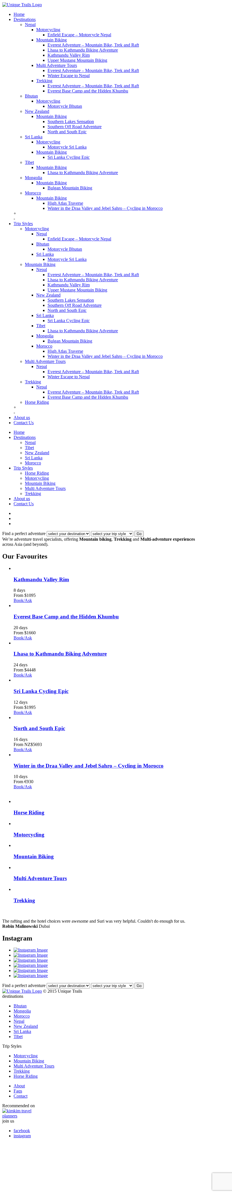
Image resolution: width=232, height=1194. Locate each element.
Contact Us (24, 422)
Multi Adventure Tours (56, 65)
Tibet (29, 162)
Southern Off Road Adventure (75, 126)
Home (19, 14)
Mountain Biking (51, 39)
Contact (20, 1096)
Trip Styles (23, 223)
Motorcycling (48, 29)
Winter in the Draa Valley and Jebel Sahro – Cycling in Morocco (105, 208)
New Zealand (37, 111)
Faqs (18, 1091)
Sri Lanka (33, 136)
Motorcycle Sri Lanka (67, 147)
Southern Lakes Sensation (71, 121)
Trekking (44, 80)
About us (22, 417)
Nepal (30, 24)
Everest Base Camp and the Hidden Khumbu (88, 90)
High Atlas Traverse (65, 203)
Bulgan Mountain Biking (70, 187)
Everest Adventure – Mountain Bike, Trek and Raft (93, 45)
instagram (22, 1135)
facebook (22, 1130)
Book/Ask (23, 600)
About (19, 1085)
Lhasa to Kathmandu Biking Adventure (83, 50)
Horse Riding (37, 402)
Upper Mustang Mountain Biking (77, 60)
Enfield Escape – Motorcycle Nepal (79, 34)
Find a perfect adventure (24, 533)
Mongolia (33, 177)
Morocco (33, 193)
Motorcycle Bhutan (65, 106)
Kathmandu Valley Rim (69, 55)
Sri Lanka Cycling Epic (69, 157)
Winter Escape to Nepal (69, 75)
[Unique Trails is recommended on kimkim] (113, 1113)
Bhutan (31, 96)
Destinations (25, 19)
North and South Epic (67, 131)
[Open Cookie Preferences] (44, 1189)
